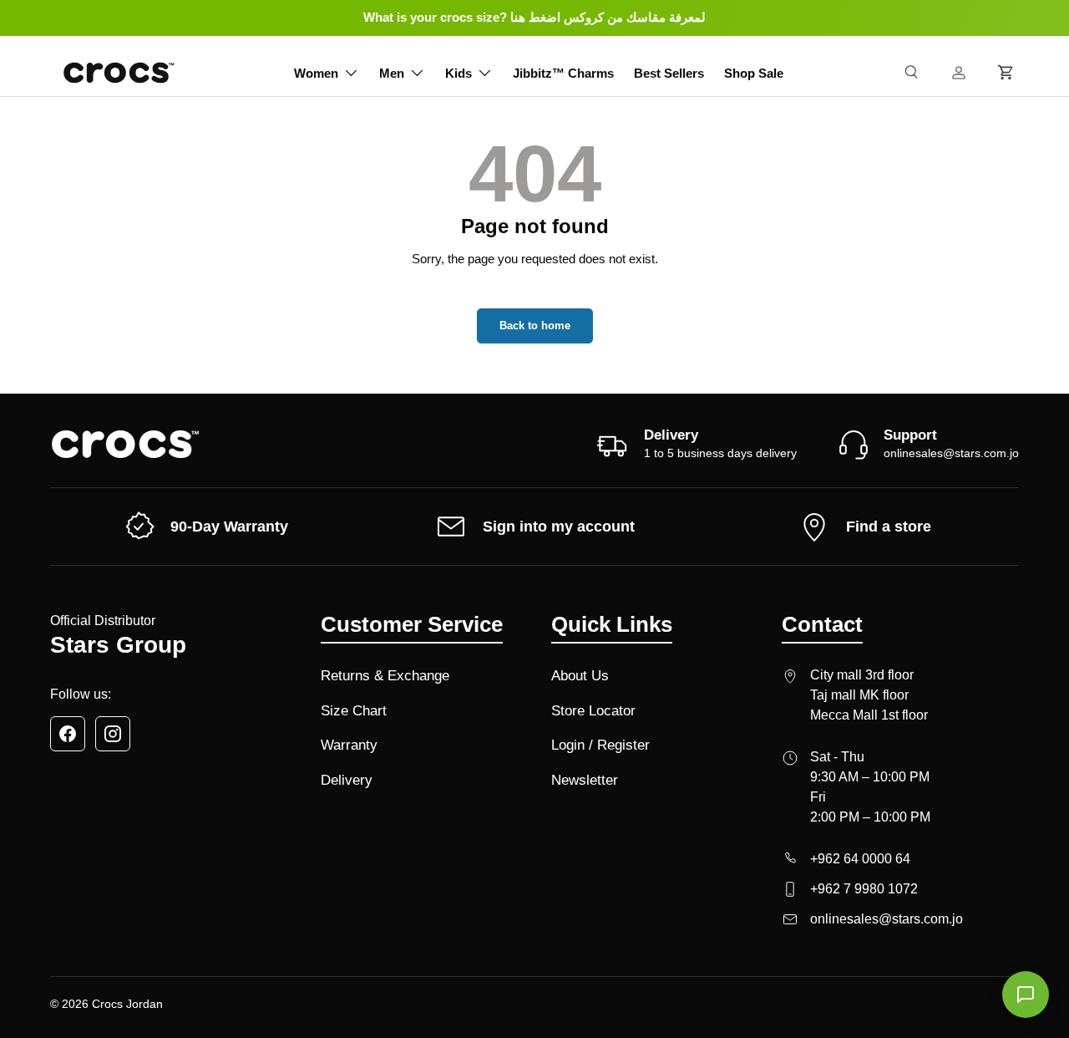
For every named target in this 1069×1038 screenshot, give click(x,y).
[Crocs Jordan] (125, 444)
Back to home (534, 325)
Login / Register (600, 745)
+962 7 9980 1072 (864, 889)
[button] (1005, 72)
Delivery (346, 780)
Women (316, 73)
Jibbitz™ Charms (563, 73)
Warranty (349, 745)
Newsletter (584, 780)
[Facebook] (67, 733)
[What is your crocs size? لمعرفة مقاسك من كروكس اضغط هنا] (534, 18)
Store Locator (593, 711)
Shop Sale (753, 73)
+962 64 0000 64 (860, 859)
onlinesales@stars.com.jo (951, 453)
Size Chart (354, 711)
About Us (580, 676)
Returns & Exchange (385, 676)
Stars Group (118, 645)
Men (391, 73)
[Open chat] (1025, 994)
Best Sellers (669, 73)
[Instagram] (112, 733)
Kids (458, 73)
